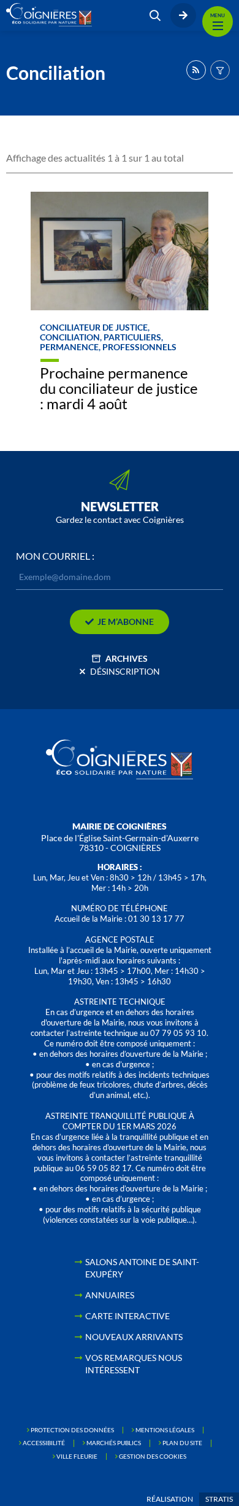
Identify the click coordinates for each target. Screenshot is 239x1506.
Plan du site (182, 1442)
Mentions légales (164, 1429)
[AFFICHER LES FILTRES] (220, 70)
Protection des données (72, 1429)
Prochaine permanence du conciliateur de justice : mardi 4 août (119, 388)
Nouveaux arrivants (134, 1336)
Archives (126, 658)
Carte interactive (127, 1316)
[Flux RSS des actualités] (196, 70)
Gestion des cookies (152, 1456)
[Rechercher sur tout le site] (155, 15)
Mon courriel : (55, 556)
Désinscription (125, 671)
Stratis (219, 1499)
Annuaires (109, 1295)
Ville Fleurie (76, 1456)
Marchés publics (113, 1442)
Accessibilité (44, 1442)
